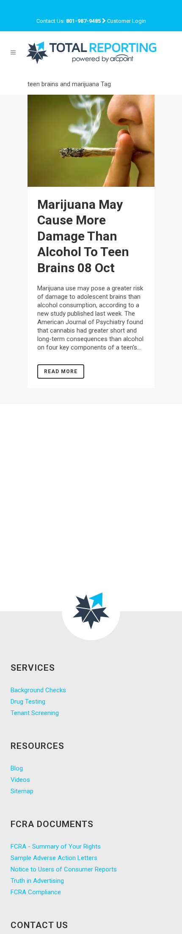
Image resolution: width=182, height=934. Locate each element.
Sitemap (22, 791)
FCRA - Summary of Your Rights (56, 846)
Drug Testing (28, 701)
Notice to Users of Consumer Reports (64, 869)
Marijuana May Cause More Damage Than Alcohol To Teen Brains (83, 236)
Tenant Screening (35, 713)
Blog (17, 768)
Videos (20, 780)
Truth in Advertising (37, 881)
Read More (60, 371)
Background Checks (38, 690)
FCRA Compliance (36, 892)
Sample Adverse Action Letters (54, 858)
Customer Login (126, 21)
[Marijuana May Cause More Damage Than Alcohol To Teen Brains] (91, 141)
